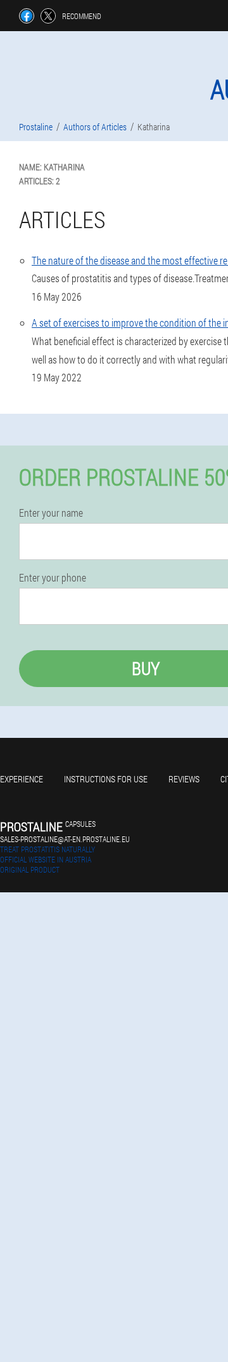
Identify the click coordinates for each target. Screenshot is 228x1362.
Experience (21, 779)
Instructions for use (106, 779)
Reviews (184, 779)
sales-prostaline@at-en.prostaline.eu (65, 839)
